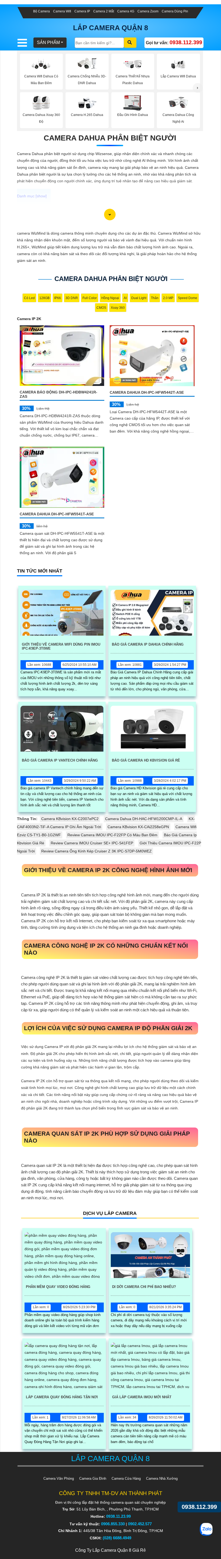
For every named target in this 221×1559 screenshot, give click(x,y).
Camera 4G (125, 11)
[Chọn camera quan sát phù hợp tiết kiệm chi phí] (197, 88)
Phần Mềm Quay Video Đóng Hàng (58, 1287)
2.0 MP (168, 298)
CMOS (101, 308)
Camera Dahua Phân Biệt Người (110, 138)
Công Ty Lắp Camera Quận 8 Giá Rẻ (110, 1550)
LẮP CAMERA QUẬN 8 (110, 28)
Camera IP (82, 11)
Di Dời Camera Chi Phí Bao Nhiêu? (144, 1287)
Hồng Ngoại (110, 298)
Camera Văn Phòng (58, 1478)
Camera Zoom (147, 11)
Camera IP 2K (29, 319)
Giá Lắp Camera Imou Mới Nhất (141, 1397)
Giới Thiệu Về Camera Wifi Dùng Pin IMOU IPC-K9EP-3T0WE (61, 646)
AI (125, 298)
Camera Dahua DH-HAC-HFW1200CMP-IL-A (143, 819)
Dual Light (138, 298)
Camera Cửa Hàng (126, 1478)
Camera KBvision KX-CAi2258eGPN (138, 827)
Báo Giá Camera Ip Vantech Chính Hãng (60, 760)
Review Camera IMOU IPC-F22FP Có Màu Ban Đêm (112, 835)
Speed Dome (187, 298)
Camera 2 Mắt (103, 11)
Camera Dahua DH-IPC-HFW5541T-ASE (57, 514)
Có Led (29, 298)
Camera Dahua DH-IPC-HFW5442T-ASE (147, 392)
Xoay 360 (118, 308)
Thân (154, 298)
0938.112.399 (199, 1506)
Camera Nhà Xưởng (162, 1478)
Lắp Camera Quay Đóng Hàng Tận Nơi (62, 1397)
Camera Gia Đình (92, 1478)
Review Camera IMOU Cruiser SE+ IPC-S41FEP (92, 843)
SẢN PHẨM (48, 42)
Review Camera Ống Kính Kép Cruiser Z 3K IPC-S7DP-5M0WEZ (96, 851)
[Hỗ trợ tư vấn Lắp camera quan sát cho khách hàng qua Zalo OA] (206, 1529)
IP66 (57, 298)
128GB (44, 298)
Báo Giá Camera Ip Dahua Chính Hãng (148, 644)
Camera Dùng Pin (175, 11)
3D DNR (71, 298)
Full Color (89, 298)
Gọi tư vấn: (174, 42)
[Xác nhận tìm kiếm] (130, 42)
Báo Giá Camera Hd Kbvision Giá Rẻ (146, 760)
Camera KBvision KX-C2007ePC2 (70, 819)
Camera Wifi (62, 11)
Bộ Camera (41, 11)
